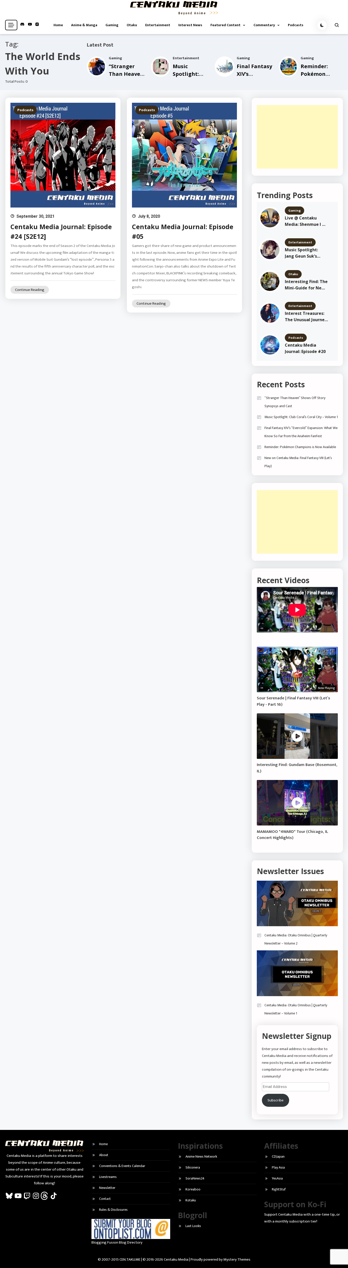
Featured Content (225, 25)
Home (58, 25)
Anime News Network (201, 1156)
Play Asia (278, 1167)
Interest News (190, 25)
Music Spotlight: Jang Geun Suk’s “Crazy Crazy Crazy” (305, 253)
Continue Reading (29, 290)
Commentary (264, 25)
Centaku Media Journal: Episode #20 (305, 348)
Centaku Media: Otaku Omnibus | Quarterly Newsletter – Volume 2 (295, 939)
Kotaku (190, 1200)
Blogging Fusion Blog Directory (116, 1242)
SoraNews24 (195, 1178)
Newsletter (107, 1188)
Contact (105, 1199)
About (103, 1155)
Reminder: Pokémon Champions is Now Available (300, 447)
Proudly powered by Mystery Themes (220, 1259)
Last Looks (193, 1226)
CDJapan (278, 1156)
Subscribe (275, 1100)
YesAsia (277, 1178)
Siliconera (192, 1167)
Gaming (111, 25)
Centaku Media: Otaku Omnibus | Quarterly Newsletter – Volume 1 (295, 1009)
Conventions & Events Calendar (122, 1166)
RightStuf (279, 1189)
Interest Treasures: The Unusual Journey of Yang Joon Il (306, 317)
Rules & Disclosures (113, 1210)
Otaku (132, 25)
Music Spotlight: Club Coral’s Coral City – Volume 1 (301, 417)
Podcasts (295, 25)
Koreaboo (192, 1189)
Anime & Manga (84, 25)
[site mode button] (322, 25)
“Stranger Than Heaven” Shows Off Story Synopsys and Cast (294, 402)
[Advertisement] (297, 137)
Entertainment (157, 25)
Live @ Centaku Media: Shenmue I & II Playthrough (305, 221)
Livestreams (108, 1177)
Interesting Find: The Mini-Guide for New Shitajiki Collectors (306, 285)
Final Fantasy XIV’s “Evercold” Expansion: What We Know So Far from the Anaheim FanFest (301, 432)
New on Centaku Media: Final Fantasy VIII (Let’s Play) (298, 462)
